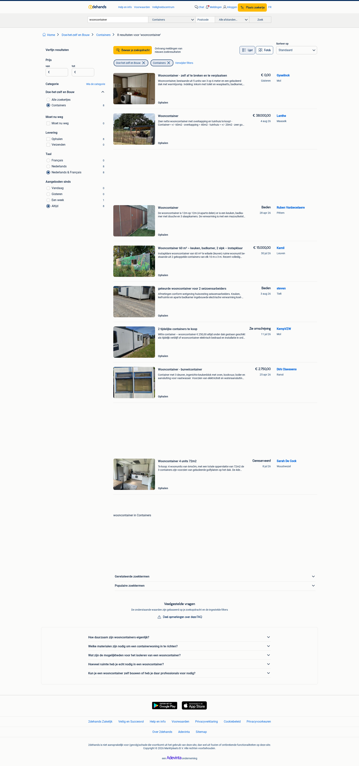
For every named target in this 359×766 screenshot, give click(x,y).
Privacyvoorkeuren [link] (259, 721)
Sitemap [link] (201, 732)
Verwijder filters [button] (184, 62)
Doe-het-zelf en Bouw (128, 62)
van (48, 66)
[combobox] (118, 19)
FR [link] (269, 7)
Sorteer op (282, 43)
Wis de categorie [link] (95, 84)
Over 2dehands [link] (162, 732)
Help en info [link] (125, 7)
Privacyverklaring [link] (206, 721)
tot (73, 66)
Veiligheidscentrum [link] (163, 7)
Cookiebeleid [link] (232, 721)
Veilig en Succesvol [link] (131, 721)
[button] (213, 7)
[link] (101, 7)
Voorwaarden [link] (142, 7)
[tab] (247, 50)
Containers (159, 62)
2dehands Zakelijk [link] (100, 721)
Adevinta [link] (184, 732)
